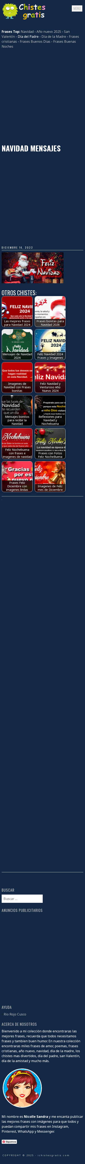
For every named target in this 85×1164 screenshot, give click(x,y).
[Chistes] (24, 19)
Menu (77, 8)
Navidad (27, 31)
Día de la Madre (53, 36)
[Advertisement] (42, 96)
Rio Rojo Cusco (15, 1014)
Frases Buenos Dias (35, 41)
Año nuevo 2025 (49, 31)
